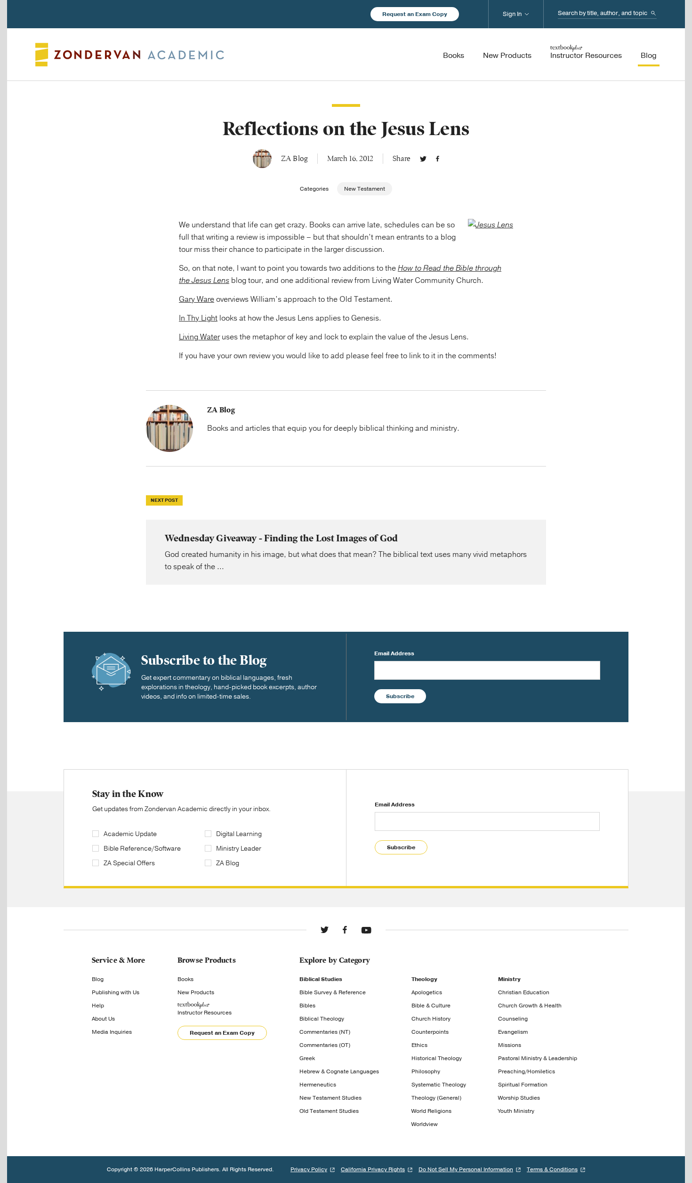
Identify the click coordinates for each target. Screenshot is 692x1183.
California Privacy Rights (373, 1169)
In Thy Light (198, 318)
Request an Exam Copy (414, 14)
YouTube (366, 930)
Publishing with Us (115, 992)
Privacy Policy (308, 1169)
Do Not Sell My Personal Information (465, 1169)
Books (185, 979)
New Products (195, 992)
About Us (103, 1018)
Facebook (437, 158)
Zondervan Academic (129, 54)
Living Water (199, 337)
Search (653, 13)
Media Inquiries (112, 1032)
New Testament (364, 189)
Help (98, 1005)
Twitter (423, 158)
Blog (98, 979)
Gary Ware (196, 299)
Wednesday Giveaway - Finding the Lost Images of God (346, 552)
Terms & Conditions (552, 1169)
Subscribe (400, 696)
